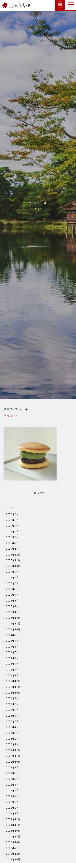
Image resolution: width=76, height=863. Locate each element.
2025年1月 (12, 612)
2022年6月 (12, 784)
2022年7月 (12, 779)
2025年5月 (12, 589)
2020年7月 (12, 848)
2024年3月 (12, 664)
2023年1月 (12, 744)
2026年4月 (12, 531)
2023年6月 (12, 715)
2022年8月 (12, 773)
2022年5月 (12, 790)
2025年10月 (13, 566)
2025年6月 (12, 583)
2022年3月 (12, 802)
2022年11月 (13, 756)
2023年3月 (12, 733)
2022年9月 (12, 767)
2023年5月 (12, 721)
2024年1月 (12, 675)
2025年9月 (12, 572)
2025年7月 (12, 577)
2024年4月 (12, 658)
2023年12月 (13, 681)
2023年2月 (12, 738)
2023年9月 (12, 698)
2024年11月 (13, 623)
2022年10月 (13, 761)
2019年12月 (13, 854)
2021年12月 (13, 819)
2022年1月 (12, 813)
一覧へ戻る (38, 493)
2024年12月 (13, 618)
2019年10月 (13, 859)
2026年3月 (12, 537)
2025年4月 (12, 595)
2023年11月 (13, 687)
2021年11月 (13, 825)
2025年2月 (12, 606)
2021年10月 (13, 830)
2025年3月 (12, 600)
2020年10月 (13, 842)
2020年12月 (13, 836)
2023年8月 (12, 704)
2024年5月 (12, 652)
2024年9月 (12, 635)
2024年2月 (12, 669)
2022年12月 (13, 750)
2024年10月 (13, 629)
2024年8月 (12, 641)
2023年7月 (12, 710)
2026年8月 (12, 514)
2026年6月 (12, 520)
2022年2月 (12, 808)
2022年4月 (12, 796)
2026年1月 (12, 549)
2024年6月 (12, 646)
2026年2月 (12, 543)
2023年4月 (12, 727)
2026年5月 (12, 526)
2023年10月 (13, 692)
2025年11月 (13, 560)
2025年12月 (13, 554)
